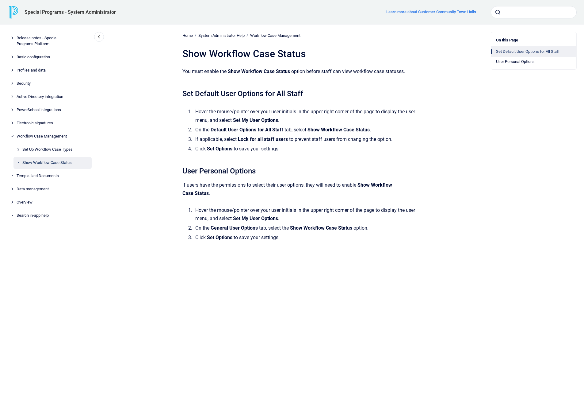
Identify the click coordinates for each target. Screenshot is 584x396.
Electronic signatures (35, 123)
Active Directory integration (40, 96)
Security (24, 83)
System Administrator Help (221, 35)
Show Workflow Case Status (47, 162)
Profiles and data (31, 70)
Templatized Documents (38, 175)
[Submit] (498, 12)
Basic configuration (33, 57)
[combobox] (533, 12)
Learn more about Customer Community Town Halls (431, 12)
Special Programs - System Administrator (70, 12)
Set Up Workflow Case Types (47, 149)
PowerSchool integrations (39, 109)
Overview (24, 202)
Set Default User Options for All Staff (528, 51)
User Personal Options (515, 61)
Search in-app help (33, 215)
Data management (33, 189)
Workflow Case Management (42, 136)
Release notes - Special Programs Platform (37, 41)
